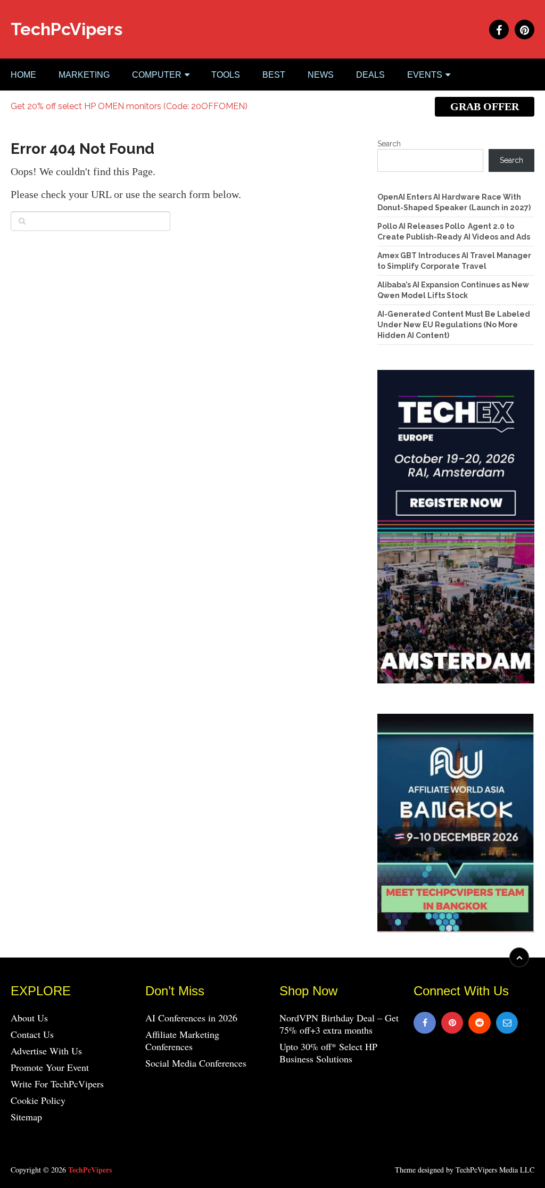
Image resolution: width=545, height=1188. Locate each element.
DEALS (370, 74)
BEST (273, 74)
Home (23, 74)
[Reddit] (479, 1023)
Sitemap (26, 1116)
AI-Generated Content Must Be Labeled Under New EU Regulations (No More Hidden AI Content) (453, 325)
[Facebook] (425, 1023)
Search (389, 143)
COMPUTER (156, 74)
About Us (29, 1017)
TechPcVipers (66, 29)
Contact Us (32, 1034)
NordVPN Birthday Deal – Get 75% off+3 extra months (339, 1023)
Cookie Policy (38, 1100)
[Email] (507, 1023)
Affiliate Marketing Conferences (182, 1040)
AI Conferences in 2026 (191, 1017)
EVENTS (424, 74)
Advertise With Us (46, 1050)
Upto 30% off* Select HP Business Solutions (328, 1052)
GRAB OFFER (484, 106)
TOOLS (225, 74)
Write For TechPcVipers (57, 1083)
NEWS (321, 74)
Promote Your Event (50, 1067)
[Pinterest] (452, 1023)
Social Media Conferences (195, 1063)
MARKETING (84, 74)
